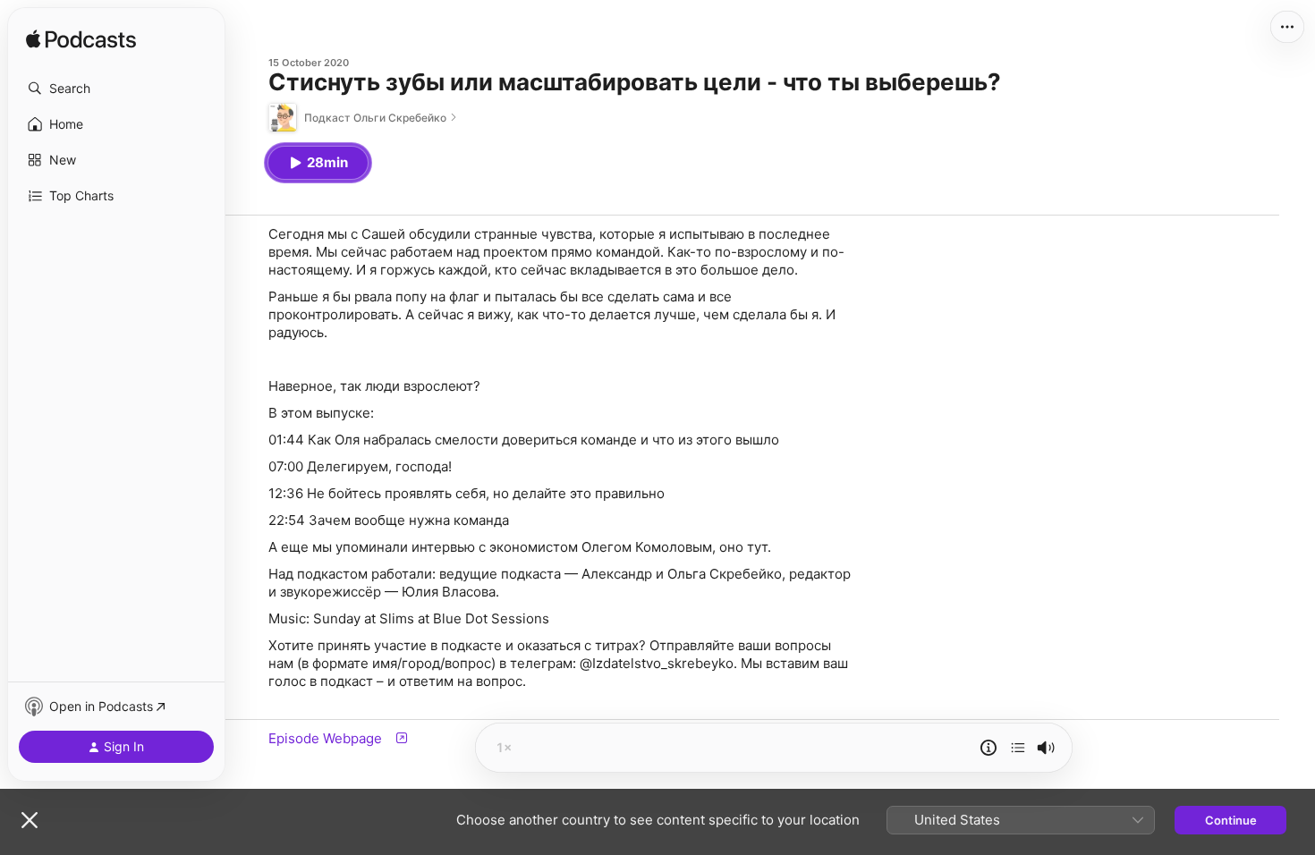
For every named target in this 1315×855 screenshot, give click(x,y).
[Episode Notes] (988, 747)
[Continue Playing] (1018, 747)
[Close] (29, 820)
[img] (81, 40)
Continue (1231, 820)
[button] (116, 88)
